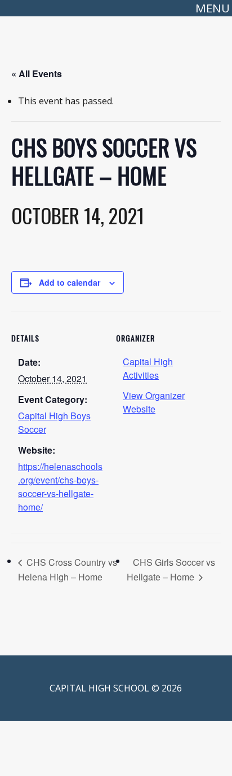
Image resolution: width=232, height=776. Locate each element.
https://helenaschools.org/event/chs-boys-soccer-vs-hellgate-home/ (60, 486)
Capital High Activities (148, 368)
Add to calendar (69, 282)
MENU (212, 8)
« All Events (36, 73)
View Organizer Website (154, 402)
